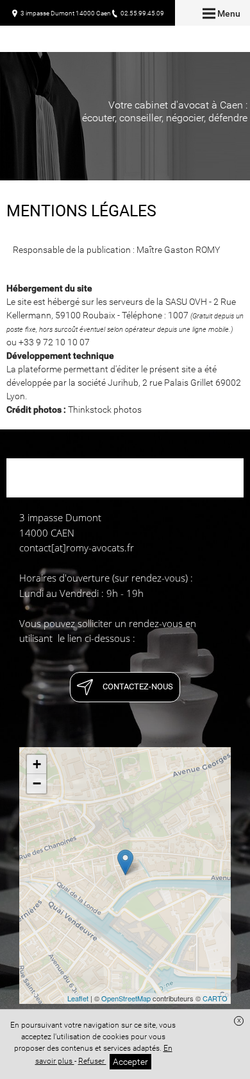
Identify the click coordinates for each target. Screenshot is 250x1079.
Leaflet (77, 998)
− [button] (37, 783)
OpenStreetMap (126, 998)
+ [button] (37, 764)
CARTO (215, 998)
